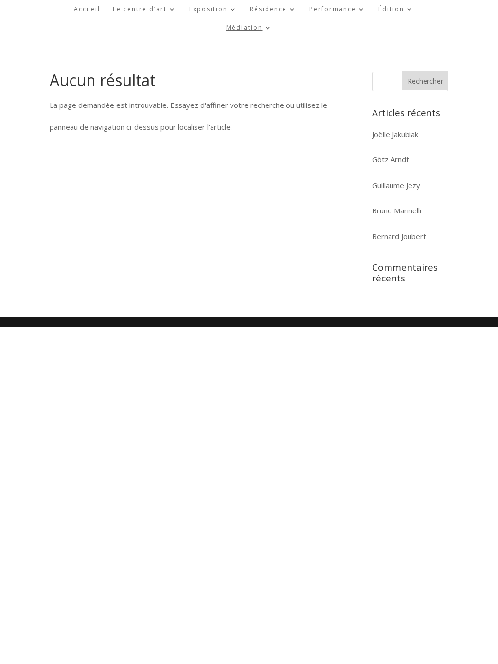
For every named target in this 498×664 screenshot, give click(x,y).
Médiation (244, 28)
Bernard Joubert (399, 236)
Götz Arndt (390, 159)
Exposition (208, 9)
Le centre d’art (140, 9)
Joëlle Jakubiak (395, 134)
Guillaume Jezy (396, 185)
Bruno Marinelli (396, 210)
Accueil (87, 9)
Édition (391, 9)
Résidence (268, 9)
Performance (332, 9)
